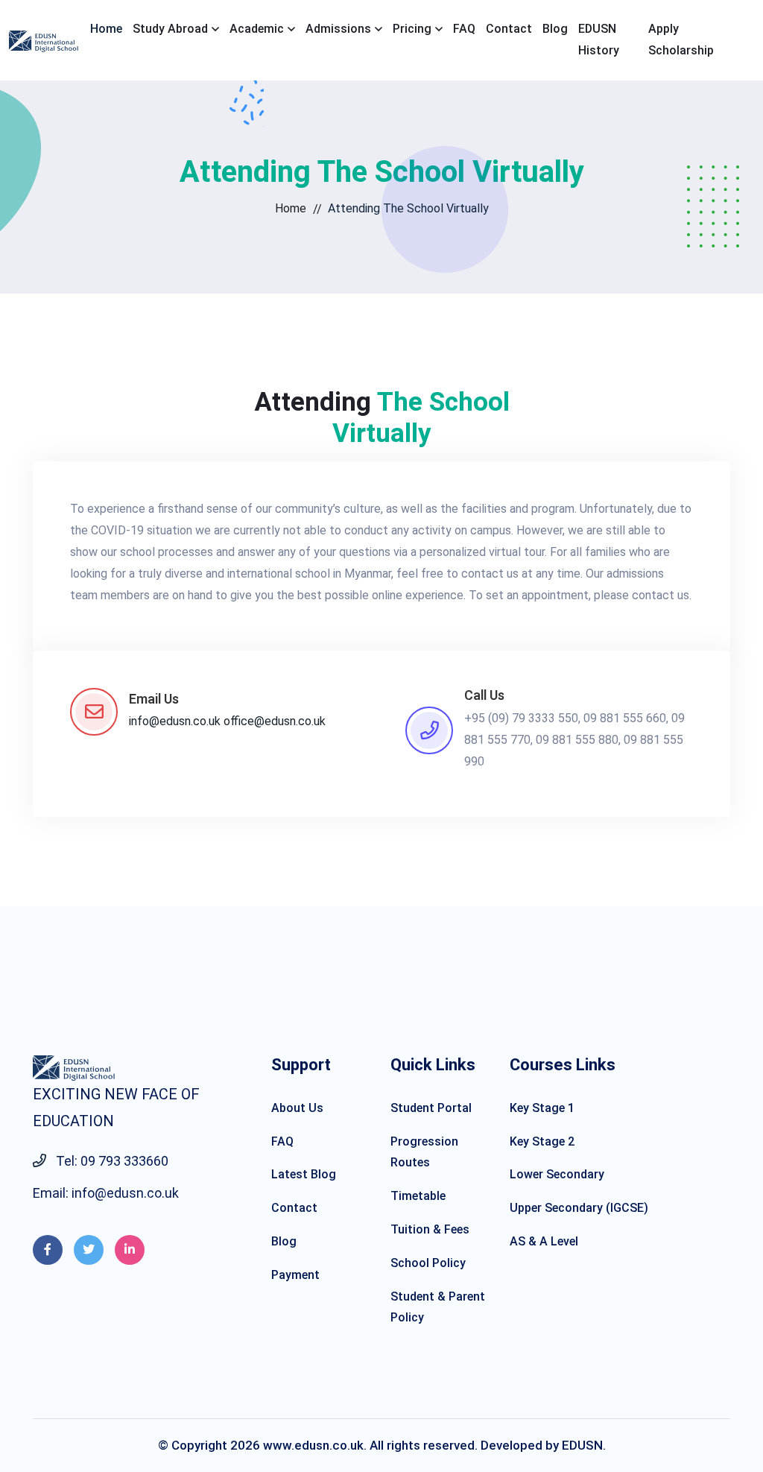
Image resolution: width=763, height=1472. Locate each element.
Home (106, 29)
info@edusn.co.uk (175, 721)
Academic (256, 29)
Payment (295, 1275)
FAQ (464, 29)
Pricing (412, 29)
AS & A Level (544, 1241)
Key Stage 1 (542, 1108)
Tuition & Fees (429, 1229)
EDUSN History (598, 39)
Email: (106, 1193)
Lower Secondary (557, 1174)
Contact (509, 29)
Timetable (418, 1196)
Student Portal (431, 1108)
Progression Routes (424, 1152)
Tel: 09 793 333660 (110, 1161)
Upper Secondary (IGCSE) (579, 1208)
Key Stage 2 (542, 1141)
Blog (555, 29)
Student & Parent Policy (437, 1307)
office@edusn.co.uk (275, 721)
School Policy (428, 1263)
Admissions (338, 29)
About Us (297, 1108)
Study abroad (170, 29)
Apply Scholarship (681, 39)
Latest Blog (303, 1174)
